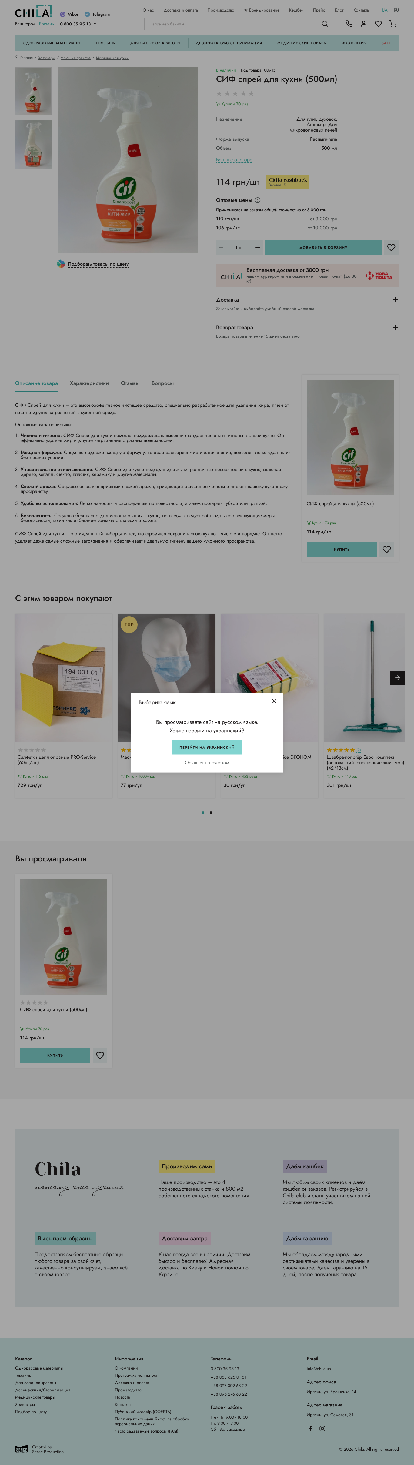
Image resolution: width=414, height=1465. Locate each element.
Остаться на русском (207, 762)
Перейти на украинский (207, 747)
